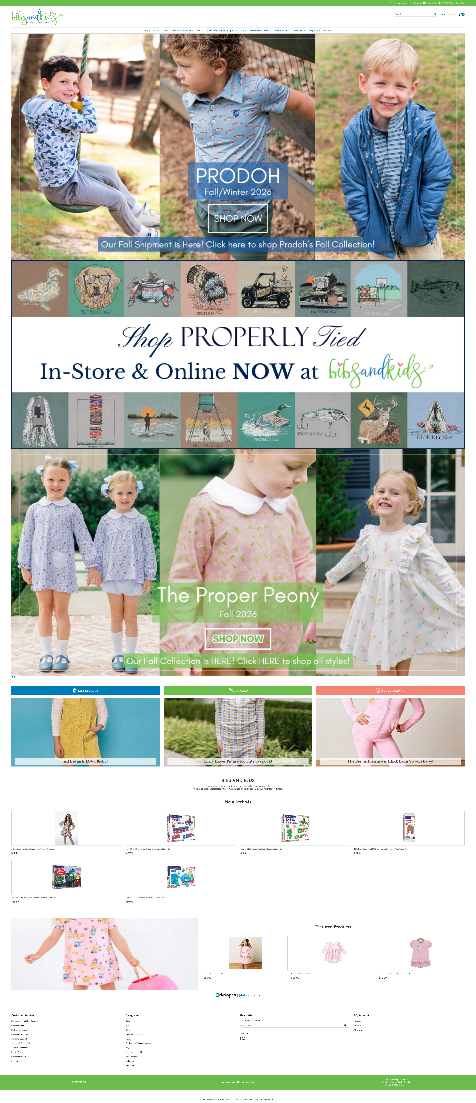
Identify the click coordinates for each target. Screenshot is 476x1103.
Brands (327, 30)
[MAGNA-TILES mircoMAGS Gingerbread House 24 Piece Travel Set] (409, 828)
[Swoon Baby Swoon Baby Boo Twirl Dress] (245, 953)
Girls (156, 30)
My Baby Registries (19, 1030)
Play (242, 30)
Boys (165, 30)
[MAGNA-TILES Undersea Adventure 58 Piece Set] (181, 877)
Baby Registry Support (20, 1034)
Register (452, 14)
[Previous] (12, 677)
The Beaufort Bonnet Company (221, 30)
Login (442, 14)
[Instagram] (243, 1038)
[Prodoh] (238, 147)
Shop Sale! (314, 30)
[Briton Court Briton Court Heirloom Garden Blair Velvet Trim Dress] (66, 828)
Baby (146, 30)
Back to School (281, 30)
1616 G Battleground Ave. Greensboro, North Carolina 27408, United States (398, 1082)
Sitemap (14, 1061)
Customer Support (19, 1039)
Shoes (199, 30)
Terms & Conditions (19, 1048)
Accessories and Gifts (260, 30)
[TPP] (238, 562)
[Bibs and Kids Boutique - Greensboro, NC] (37, 17)
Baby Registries (17, 1025)
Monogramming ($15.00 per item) (25, 1021)
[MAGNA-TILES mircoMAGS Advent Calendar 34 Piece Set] (66, 877)
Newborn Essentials (182, 30)
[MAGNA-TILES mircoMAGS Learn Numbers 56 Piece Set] (181, 828)
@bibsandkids (249, 995)
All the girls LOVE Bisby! (86, 761)
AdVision (249, 1099)
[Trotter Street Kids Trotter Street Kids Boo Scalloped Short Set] (421, 953)
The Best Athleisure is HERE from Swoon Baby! (390, 761)
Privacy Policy (17, 1052)
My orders (358, 1025)
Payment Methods (19, 1057)
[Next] (14, 677)
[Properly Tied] (238, 354)
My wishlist (358, 1030)
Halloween (298, 30)
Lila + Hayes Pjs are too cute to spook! (238, 761)
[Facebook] (241, 1038)
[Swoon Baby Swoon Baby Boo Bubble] (333, 953)
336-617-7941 (80, 1082)
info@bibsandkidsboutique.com (239, 1082)
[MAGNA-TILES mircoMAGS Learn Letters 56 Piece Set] (295, 828)
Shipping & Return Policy (21, 1043)
